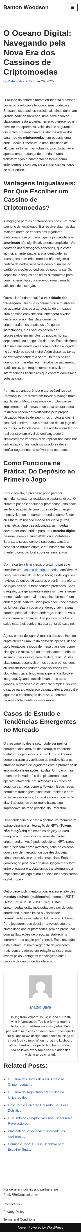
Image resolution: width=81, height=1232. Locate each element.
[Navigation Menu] (72, 7)
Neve (22, 1227)
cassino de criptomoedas (40, 570)
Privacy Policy (14, 1212)
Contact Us (11, 1204)
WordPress (55, 1227)
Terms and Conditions (19, 1219)
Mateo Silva (16, 81)
